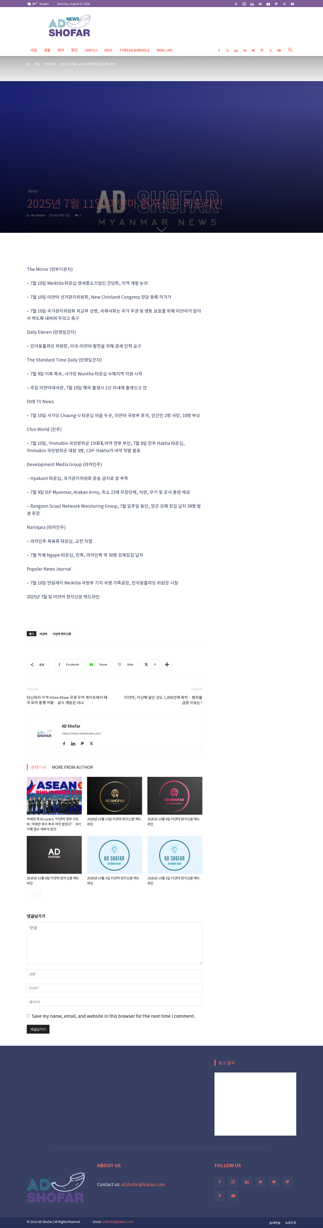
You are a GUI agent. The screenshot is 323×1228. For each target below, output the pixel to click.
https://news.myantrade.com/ (81, 733)
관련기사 (38, 767)
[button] (290, 50)
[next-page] (38, 894)
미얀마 (43, 634)
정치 (61, 50)
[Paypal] (276, 3)
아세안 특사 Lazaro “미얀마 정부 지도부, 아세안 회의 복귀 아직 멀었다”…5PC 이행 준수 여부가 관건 (54, 823)
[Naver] (268, 3)
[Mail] (260, 3)
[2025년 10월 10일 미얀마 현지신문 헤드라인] (114, 796)
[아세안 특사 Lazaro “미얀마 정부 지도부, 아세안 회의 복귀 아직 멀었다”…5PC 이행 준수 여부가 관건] (54, 796)
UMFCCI (91, 50)
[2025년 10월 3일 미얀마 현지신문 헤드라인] (114, 855)
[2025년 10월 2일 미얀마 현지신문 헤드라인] (174, 855)
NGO (108, 50)
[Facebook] (236, 3)
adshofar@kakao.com (143, 1184)
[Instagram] (244, 3)
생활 (47, 50)
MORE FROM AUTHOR (72, 767)
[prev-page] (30, 894)
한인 (74, 50)
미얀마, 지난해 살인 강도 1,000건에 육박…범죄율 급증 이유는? (163, 700)
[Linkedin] (252, 3)
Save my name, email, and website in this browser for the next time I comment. (113, 1016)
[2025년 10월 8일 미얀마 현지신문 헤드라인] (54, 855)
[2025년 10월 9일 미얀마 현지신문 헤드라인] (174, 796)
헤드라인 (50, 64)
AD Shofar (38, 215)
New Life (164, 50)
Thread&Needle (134, 50)
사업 (33, 50)
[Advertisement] (115, 252)
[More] (167, 664)
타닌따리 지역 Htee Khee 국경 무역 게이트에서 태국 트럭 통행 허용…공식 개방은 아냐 (67, 700)
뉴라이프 (290, 1222)
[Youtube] (292, 3)
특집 (37, 64)
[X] (284, 3)
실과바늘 (274, 1222)
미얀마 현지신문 (62, 634)
